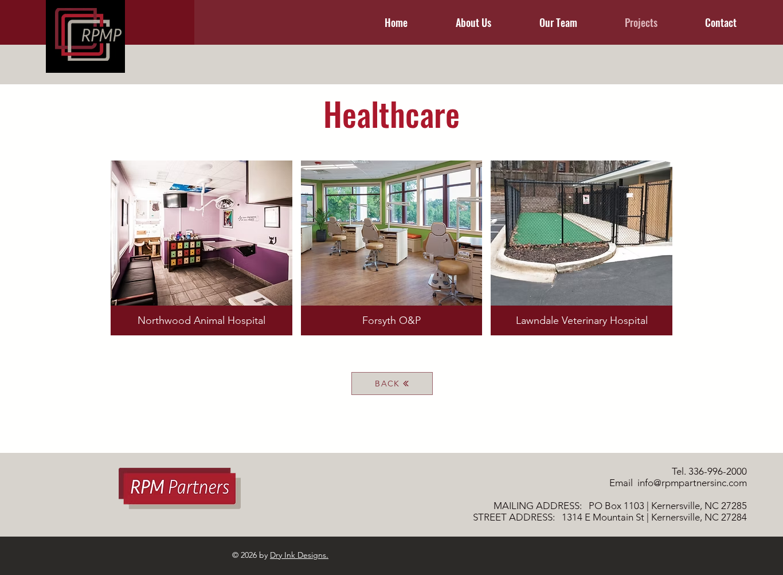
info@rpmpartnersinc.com (692, 482)
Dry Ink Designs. (299, 555)
